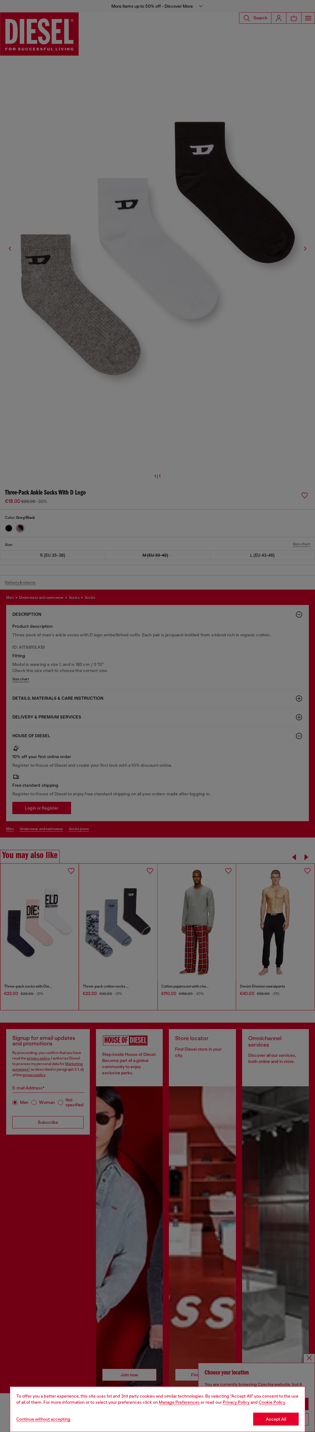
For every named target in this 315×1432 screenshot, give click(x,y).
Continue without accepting (43, 1419)
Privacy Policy (236, 1402)
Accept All (276, 1419)
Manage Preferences (179, 1402)
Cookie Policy (272, 1402)
